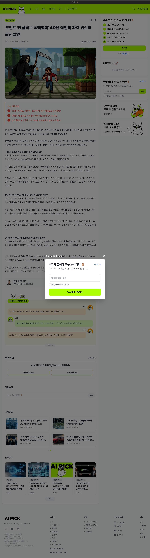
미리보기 (96, 264)
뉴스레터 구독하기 (75, 292)
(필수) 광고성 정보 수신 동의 (60, 284)
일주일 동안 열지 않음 (55, 256)
